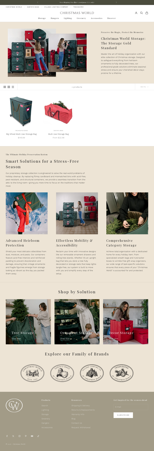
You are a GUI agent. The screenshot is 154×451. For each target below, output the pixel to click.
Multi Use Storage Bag (58, 134)
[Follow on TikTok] (38, 436)
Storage (42, 18)
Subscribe (123, 415)
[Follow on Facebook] (7, 436)
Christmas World (14, 7)
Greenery (81, 18)
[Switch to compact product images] (13, 87)
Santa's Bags (33, 7)
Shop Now (16, 338)
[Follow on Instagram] (19, 436)
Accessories (97, 18)
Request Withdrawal (80, 427)
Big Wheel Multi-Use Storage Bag (21, 134)
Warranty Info (77, 414)
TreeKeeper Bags (21, 130)
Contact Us (76, 423)
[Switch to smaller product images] (9, 87)
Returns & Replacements (83, 410)
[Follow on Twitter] (13, 436)
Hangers (55, 18)
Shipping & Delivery (80, 405)
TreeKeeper (78, 7)
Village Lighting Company (56, 7)
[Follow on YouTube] (32, 436)
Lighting (68, 18)
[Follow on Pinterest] (26, 436)
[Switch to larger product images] (5, 87)
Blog (73, 419)
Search (45, 405)
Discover (111, 18)
